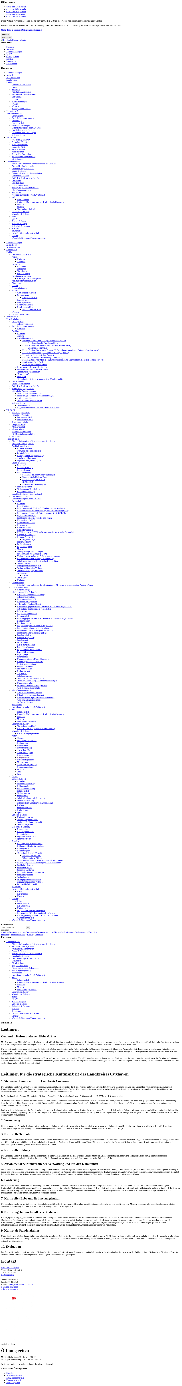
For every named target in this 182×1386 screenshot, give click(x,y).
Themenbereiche (13, 161)
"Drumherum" (23, 374)
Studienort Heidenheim (37, 348)
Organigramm (17, 116)
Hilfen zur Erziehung (26, 645)
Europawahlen (23, 295)
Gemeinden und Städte (21, 85)
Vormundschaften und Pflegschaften (32, 685)
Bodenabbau (22, 745)
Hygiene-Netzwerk (20, 185)
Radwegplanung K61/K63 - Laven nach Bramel (37, 915)
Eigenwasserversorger (26, 515)
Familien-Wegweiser (25, 637)
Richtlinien (21, 266)
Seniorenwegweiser (25, 824)
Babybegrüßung (24, 611)
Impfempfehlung (24, 542)
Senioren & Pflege (19, 223)
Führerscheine (23, 903)
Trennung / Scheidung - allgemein (31, 678)
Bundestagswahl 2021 (31, 309)
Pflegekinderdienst (25, 666)
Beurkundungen (24, 623)
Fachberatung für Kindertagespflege (32, 633)
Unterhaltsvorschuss (25, 683)
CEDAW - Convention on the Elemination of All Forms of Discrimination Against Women (55, 585)
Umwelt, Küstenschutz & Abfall (25, 233)
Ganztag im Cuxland (20, 176)
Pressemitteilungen (19, 101)
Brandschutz (22, 829)
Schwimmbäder (23, 563)
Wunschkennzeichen (25, 918)
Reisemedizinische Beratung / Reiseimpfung (35, 558)
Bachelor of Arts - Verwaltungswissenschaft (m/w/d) (44, 341)
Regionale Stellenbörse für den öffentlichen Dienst (38, 408)
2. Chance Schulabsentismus (24, 806)
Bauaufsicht (22, 465)
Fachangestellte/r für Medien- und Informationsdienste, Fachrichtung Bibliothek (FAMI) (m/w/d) (63, 360)
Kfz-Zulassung (23, 906)
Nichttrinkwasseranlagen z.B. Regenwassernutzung (38, 556)
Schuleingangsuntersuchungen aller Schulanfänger (38, 561)
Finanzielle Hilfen (24, 867)
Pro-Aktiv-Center (24, 669)
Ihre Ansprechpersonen (27, 740)
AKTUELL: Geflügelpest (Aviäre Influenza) (36, 728)
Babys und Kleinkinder (27, 614)
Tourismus (16, 231)
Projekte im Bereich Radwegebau (31, 910)
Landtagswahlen (24, 302)
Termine (20, 336)
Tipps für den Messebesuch (28, 372)
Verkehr (15, 235)
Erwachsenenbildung (26, 788)
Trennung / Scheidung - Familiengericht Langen (37, 681)
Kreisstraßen (22, 908)
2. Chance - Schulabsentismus (24, 674)
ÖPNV (15, 219)
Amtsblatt (21, 329)
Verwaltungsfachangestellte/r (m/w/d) (38, 355)
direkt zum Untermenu (15, 14)
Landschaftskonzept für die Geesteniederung (35, 697)
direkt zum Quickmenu (16, 7)
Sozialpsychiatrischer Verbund (30, 568)
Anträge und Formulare (27, 458)
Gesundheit (16, 180)
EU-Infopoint (17, 159)
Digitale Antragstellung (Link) (29, 460)
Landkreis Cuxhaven (10, 1268)
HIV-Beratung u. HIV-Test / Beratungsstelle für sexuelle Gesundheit (45, 532)
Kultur (14, 197)
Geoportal (21, 261)
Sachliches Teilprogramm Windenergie (38, 475)
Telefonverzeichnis (20, 144)
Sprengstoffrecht (24, 839)
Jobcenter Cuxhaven (25, 870)
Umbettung (22, 580)
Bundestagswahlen (25, 307)
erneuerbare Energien (26, 750)
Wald (19, 774)
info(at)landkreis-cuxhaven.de (20, 1284)
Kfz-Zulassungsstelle (15, 1378)
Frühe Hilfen (22, 642)
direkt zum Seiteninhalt (16, 16)
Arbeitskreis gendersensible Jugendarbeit (34, 609)
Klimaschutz (17, 192)
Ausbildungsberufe (25, 338)
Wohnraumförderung (26, 491)
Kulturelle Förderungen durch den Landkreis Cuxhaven (40, 202)
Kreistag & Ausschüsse (21, 92)
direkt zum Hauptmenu (16, 11)
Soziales (15, 228)
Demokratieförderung (26, 784)
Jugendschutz (22, 657)
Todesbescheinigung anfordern (30, 570)
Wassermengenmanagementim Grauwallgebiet (28, 701)
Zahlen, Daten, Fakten (21, 108)
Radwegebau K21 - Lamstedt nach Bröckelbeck (37, 913)
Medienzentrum (23, 793)
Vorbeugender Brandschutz (28, 489)
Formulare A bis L (24, 417)
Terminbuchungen (14, 52)
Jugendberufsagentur (26, 647)
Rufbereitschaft (23, 671)
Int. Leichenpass (24, 544)
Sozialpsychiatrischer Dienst (29, 566)
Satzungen (21, 269)
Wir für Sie (11, 137)
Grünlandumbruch (25, 755)
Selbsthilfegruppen (25, 875)
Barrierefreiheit (18, 123)
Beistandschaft (23, 616)
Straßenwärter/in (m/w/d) (32, 362)
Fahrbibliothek (23, 199)
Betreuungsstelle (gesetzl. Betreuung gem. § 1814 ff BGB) (41, 513)
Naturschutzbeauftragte (27, 764)
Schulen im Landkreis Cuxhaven (31, 798)
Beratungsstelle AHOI (26, 599)
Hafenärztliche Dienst (26, 523)
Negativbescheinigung (26, 664)
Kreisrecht (16, 89)
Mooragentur (22, 762)
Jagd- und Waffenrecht (26, 836)
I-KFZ (9, 54)
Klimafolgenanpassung (21, 190)
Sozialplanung (23, 877)
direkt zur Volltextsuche (16, 9)
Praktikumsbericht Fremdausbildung (43, 343)
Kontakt (9, 59)
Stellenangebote (18, 135)
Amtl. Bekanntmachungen (23, 118)
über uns (20, 738)
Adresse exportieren (9, 1289)
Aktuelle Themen (24, 448)
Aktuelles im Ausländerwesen (13, 76)
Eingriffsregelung (24, 748)
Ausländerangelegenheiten (23, 168)
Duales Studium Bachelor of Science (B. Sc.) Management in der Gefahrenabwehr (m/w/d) (60, 350)
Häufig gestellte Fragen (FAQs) (30, 455)
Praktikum (21, 376)
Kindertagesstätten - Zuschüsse (30, 661)
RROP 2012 (27, 482)
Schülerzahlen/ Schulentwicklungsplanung (35, 803)
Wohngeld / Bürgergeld (27, 884)
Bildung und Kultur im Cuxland (30, 846)
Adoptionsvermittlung (26, 597)
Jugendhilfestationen (25, 652)
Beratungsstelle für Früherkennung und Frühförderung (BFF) (42, 511)
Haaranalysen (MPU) (26, 520)
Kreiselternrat (22, 810)
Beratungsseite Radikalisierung (30, 843)
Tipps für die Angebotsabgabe (29, 400)
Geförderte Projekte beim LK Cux (26, 128)
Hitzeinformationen (25, 530)
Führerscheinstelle (14, 1380)
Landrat (15, 99)
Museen (20, 207)
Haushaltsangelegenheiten (23, 130)
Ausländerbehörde (14, 1375)
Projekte (20, 769)
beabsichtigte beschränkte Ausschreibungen (35, 396)
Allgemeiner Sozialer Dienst (29, 604)
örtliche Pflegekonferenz (27, 819)
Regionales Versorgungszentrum (30, 872)
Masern (20, 549)
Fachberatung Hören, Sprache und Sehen (34, 518)
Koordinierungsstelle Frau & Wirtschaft (28, 195)
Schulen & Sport (19, 221)
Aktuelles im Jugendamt (27, 602)
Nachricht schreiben (9, 1287)
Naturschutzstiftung (25, 767)
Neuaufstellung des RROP (33, 479)
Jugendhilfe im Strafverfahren (29, 649)
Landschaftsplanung (25, 760)
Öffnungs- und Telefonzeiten (29, 451)
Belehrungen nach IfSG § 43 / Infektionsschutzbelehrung (41, 508)
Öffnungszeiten (12, 56)
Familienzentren (24, 640)
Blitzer (20, 901)
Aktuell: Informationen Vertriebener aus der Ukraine (34, 164)
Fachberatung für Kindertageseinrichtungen (35, 630)
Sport (19, 812)
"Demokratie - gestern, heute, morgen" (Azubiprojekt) (39, 379)
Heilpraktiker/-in (24, 527)
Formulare (92, 932)
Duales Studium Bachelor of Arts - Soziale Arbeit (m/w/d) (46, 345)
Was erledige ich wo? (21, 140)
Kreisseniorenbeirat (25, 817)
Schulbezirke (22, 796)
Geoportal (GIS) (18, 147)
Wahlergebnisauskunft (26, 293)
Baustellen (59, 932)
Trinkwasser (22, 573)
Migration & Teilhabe (21, 214)
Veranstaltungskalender (27, 209)
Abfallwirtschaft (18, 149)
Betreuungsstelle (13, 1382)
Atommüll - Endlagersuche (23, 166)
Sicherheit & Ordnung (21, 226)
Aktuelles (10, 49)
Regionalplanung (24, 472)
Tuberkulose (22, 578)
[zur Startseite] (13, 40)
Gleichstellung (18, 183)
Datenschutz (11, 64)
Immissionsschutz (24, 487)
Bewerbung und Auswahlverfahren (32, 367)
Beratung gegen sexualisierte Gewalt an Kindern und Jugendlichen (45, 618)
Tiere (19, 772)
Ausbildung (17, 120)
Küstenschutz (22, 894)
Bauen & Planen (19, 171)
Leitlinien (21, 204)
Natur (14, 216)
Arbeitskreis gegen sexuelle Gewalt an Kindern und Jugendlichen (44, 606)
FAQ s (25, 575)
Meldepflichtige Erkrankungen (30, 551)
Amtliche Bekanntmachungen (13, 932)
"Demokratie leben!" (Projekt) (29, 853)
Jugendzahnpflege (24, 546)
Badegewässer (23, 506)
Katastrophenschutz (25, 831)
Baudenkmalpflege (25, 467)
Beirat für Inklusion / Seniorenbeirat (27, 173)
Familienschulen (24, 635)
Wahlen (15, 104)
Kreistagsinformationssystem (24, 94)
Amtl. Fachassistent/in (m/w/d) (35, 364)
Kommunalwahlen (25, 305)
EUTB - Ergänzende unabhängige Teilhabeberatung (39, 863)
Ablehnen (5, 35)
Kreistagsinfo (69, 932)
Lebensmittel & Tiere (20, 211)
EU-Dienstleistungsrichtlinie (23, 156)
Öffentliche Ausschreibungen (24, 132)
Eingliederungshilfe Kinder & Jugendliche (34, 625)
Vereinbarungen (23, 273)
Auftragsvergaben (24, 398)
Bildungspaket (23, 848)
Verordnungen (23, 271)
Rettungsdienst (23, 834)
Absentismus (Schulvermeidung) (31, 594)
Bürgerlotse (16, 97)
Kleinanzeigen (18, 152)
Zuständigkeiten (24, 453)
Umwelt (20, 896)
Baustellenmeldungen (21, 125)
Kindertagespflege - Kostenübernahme (33, 659)
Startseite (10, 47)
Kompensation (23, 757)
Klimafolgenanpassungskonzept (30, 695)
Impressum (11, 61)
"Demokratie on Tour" (31, 855)
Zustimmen (6, 37)
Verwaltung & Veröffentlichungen (14, 112)
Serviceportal (31, 932)
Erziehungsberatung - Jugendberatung (33, 628)
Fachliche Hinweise (25, 865)
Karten (14, 87)
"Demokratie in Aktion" (32, 858)
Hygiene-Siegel (28, 539)
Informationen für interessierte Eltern (32, 369)
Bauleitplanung (23, 470)
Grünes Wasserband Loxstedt (29, 693)
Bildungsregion (23, 621)
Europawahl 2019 (29, 297)
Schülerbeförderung (25, 800)
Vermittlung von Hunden (27, 726)
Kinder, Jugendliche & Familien (25, 188)
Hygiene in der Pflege (26, 534)
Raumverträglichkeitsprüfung (34, 477)
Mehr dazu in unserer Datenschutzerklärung (21, 30)
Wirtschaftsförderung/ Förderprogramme (29, 238)
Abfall (19, 891)
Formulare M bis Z (25, 420)
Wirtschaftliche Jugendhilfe (28, 688)
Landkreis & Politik (11, 81)
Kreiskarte (21, 259)
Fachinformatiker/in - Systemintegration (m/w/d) (42, 357)
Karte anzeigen (7, 1275)
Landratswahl (23, 300)
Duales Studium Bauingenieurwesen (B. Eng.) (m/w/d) (45, 352)
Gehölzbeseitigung (25, 752)
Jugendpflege (22, 654)
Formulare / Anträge (20, 142)
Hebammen (22, 525)
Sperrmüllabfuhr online (21, 154)
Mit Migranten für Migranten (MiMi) (32, 554)
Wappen (15, 106)
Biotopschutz (22, 743)
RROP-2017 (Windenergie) (34, 484)
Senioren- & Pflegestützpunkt (29, 822)
